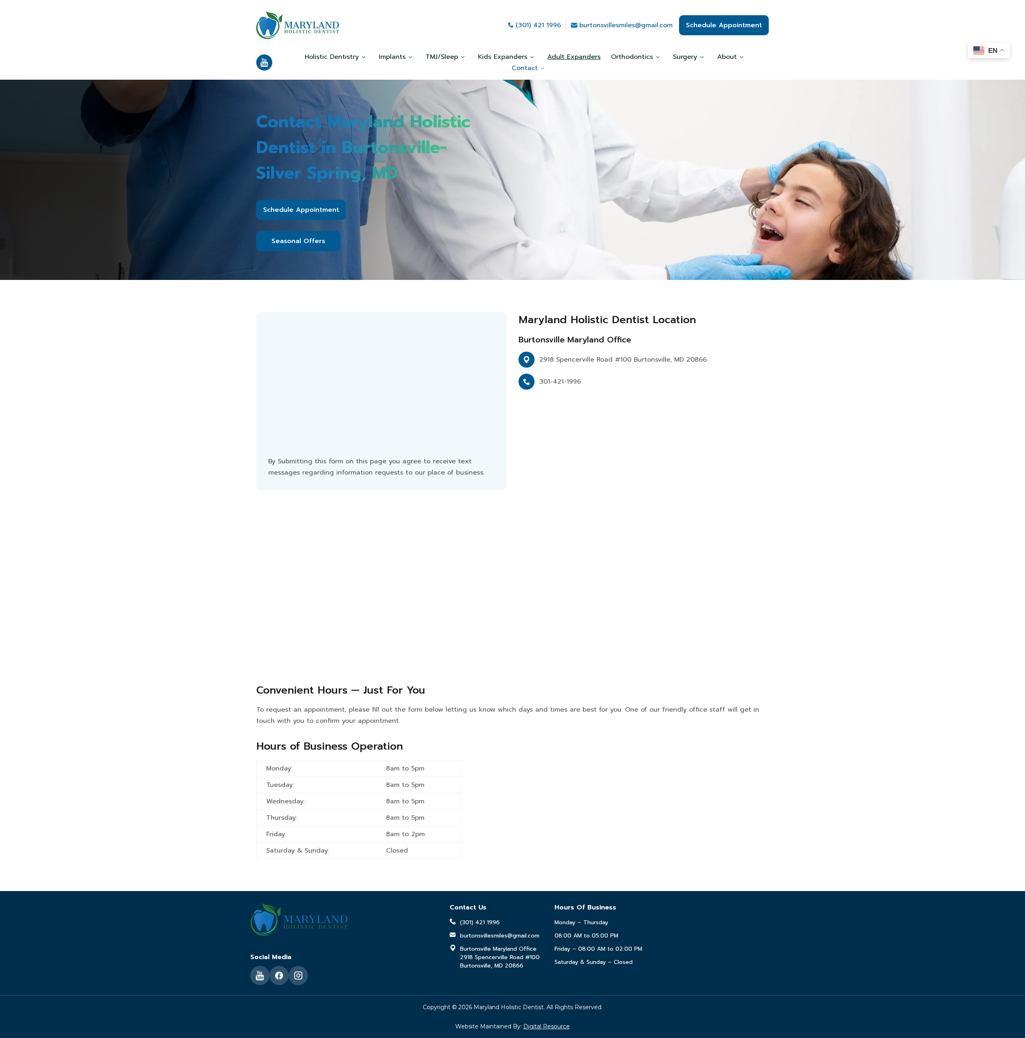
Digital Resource (546, 1026)
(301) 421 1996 (538, 25)
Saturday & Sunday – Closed (594, 962)
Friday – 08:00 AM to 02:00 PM (598, 949)
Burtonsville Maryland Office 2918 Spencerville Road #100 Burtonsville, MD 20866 (500, 957)
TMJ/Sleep (442, 57)
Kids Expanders (502, 57)
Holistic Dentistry (332, 57)
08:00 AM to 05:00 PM (586, 935)
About (727, 57)
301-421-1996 (560, 381)
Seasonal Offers (298, 241)
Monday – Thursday (581, 922)
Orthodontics (632, 57)
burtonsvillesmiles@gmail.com (626, 25)
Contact (525, 68)
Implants (392, 57)
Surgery (685, 57)
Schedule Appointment (724, 25)
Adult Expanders (574, 57)
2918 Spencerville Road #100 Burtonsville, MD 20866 (623, 359)
